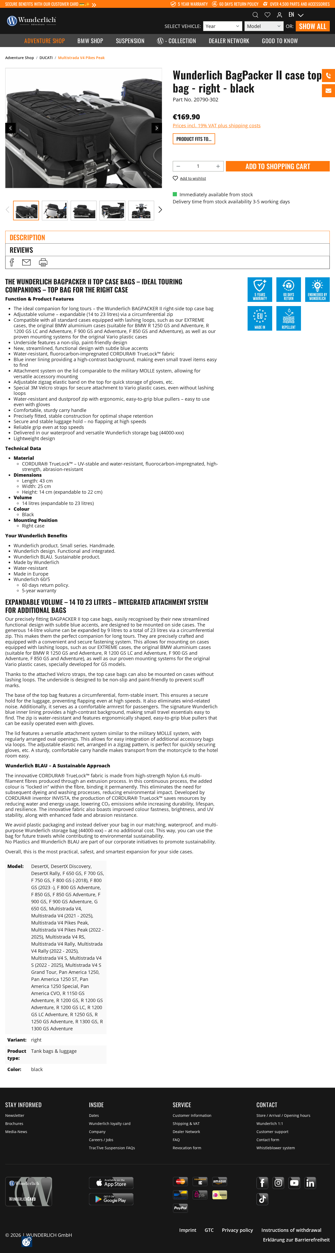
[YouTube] (294, 1183)
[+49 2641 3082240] (328, 75)
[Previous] (10, 128)
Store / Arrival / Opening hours (283, 1115)
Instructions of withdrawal (291, 1230)
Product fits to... (193, 138)
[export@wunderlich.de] (328, 90)
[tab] (167, 237)
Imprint (187, 1230)
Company (97, 1131)
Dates (94, 1115)
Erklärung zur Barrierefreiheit (296, 1240)
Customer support (272, 1131)
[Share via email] (26, 262)
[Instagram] (278, 1183)
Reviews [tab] (21, 250)
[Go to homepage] (31, 20)
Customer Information (192, 1115)
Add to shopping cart (277, 166)
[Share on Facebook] (12, 262)
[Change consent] (27, 1241)
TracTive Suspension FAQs (112, 1147)
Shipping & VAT (186, 1123)
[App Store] (111, 1183)
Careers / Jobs (101, 1139)
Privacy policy (237, 1230)
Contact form (267, 1139)
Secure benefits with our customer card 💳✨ (47, 4)
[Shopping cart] (326, 14)
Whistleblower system (275, 1147)
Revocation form (187, 1147)
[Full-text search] (255, 14)
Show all (312, 26)
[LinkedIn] (310, 1183)
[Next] (157, 128)
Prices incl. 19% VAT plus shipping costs (217, 125)
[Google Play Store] (111, 1199)
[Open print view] (43, 262)
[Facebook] (262, 1183)
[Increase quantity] (218, 166)
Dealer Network (186, 1131)
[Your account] (279, 14)
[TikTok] (262, 1199)
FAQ (176, 1139)
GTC (209, 1230)
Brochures (14, 1123)
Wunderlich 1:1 (269, 1123)
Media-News (16, 1131)
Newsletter (14, 1115)
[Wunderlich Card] (28, 1191)
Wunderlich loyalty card (110, 1123)
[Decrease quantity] (178, 166)
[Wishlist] (267, 14)
